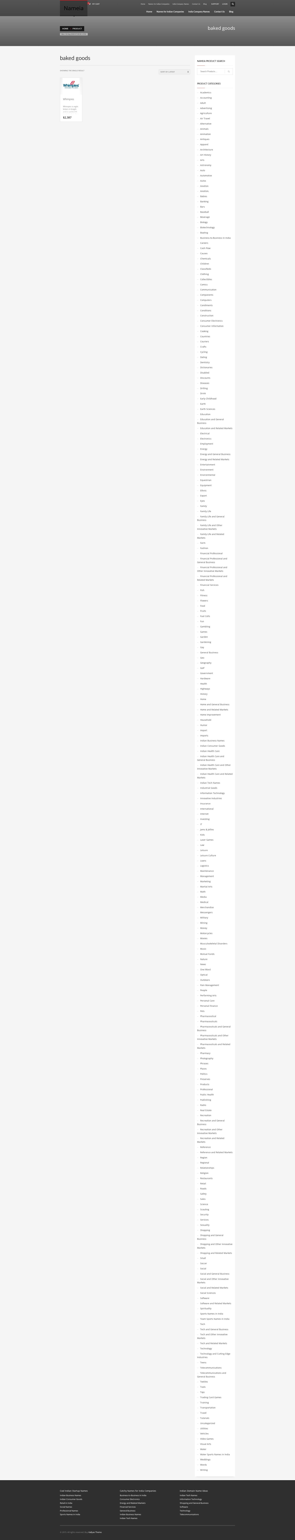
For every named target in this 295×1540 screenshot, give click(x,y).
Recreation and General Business (211, 1122)
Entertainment (207, 464)
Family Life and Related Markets (210, 536)
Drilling (204, 388)
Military (204, 917)
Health (203, 683)
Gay (202, 647)
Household (205, 719)
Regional (204, 1162)
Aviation (204, 186)
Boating (204, 232)
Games (203, 631)
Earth (203, 403)
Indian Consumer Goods (212, 745)
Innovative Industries (211, 798)
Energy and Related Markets (214, 459)
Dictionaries (206, 367)
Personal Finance (209, 1005)
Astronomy (205, 165)
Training (204, 1402)
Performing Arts (208, 995)
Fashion (204, 548)
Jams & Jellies (207, 829)
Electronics (205, 438)
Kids (202, 834)
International (207, 808)
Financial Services (209, 584)
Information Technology (212, 793)
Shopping (205, 1230)
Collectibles (206, 279)
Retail (203, 1183)
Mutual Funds (207, 954)
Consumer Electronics (211, 320)
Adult (203, 102)
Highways (205, 688)
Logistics (204, 865)
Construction (206, 315)
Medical (204, 902)
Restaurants (206, 1178)
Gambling (205, 626)
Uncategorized (207, 1423)
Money (203, 928)
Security (204, 1214)
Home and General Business (214, 704)
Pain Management (209, 985)
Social (203, 1268)
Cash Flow (205, 248)
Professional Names (69, 1510)
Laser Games (206, 839)
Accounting (206, 97)
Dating (203, 357)
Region (203, 1157)
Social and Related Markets (214, 1287)
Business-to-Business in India (215, 237)
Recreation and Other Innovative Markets (209, 1131)
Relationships (207, 1167)
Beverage (205, 217)
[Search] (229, 71)
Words (203, 1464)
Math (203, 891)
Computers (206, 300)
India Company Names (181, 4)
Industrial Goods (208, 787)
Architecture (206, 149)
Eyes (202, 500)
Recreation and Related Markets (210, 1140)
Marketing (205, 881)
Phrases (204, 1063)
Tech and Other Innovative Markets (212, 1336)
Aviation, (204, 191)
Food (202, 605)
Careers (204, 242)
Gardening (205, 642)
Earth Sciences (207, 409)
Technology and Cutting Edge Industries (213, 1355)
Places (203, 1068)
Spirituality (205, 1308)
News (203, 964)
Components (206, 294)
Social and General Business (214, 1273)
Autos (203, 180)
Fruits (203, 610)
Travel (203, 1412)
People (203, 990)
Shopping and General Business (210, 1237)
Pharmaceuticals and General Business (214, 1028)
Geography (205, 662)
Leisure (204, 850)
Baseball (204, 211)
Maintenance (207, 870)
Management (207, 876)
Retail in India (66, 1503)
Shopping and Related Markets (216, 1253)
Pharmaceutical (208, 1016)
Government (206, 673)
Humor (203, 725)
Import (203, 730)
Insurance (205, 803)
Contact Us (196, 4)
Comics (204, 284)
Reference (205, 1147)
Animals (204, 128)
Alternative (205, 123)
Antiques (204, 139)
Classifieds (205, 268)
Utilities (204, 1428)
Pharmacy (205, 1053)
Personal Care (207, 1000)
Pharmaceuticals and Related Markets (213, 1046)
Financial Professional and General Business (212, 560)
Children (204, 263)
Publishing (205, 1099)
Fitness (203, 595)
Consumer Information (212, 326)
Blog (205, 4)
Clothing (204, 274)
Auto (202, 170)
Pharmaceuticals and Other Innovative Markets (212, 1037)
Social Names (66, 1506)
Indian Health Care (210, 751)
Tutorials (204, 1418)
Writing (204, 1469)
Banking (204, 201)
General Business (209, 652)
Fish (202, 590)
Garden (204, 636)
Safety (203, 1193)
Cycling (204, 351)
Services (204, 1219)
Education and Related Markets (216, 428)
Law (202, 845)
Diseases (204, 383)
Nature (203, 959)
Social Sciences (208, 1292)
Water (203, 1449)
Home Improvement (210, 714)
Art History (205, 154)
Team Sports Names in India (214, 1318)
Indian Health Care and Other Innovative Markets (214, 767)
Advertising (206, 108)
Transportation (208, 1407)
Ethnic (203, 490)
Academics (205, 92)
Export (203, 495)
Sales (203, 1199)
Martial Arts (206, 886)
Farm (202, 542)
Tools (203, 1386)
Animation (205, 134)
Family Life (205, 511)
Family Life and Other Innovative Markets (209, 527)
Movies (203, 938)
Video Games (207, 1438)
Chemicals (205, 258)
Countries (205, 336)
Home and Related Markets (214, 709)
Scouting (204, 1209)
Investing (205, 819)
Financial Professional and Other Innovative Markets (212, 569)
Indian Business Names (212, 740)
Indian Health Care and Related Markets (215, 775)
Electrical (205, 433)
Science (204, 1204)
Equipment (206, 485)
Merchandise (207, 907)
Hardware (205, 678)
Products (204, 1084)
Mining (203, 922)
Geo (202, 657)
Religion (204, 1173)
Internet (204, 813)
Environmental (207, 474)
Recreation (205, 1115)
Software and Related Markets (215, 1303)
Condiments (206, 305)
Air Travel (205, 118)
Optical (204, 974)
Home (143, 4)
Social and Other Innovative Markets (213, 1281)
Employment (206, 443)
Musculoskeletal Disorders (213, 943)
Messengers (206, 912)
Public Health (207, 1094)
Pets (202, 1011)
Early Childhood (208, 398)
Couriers (204, 341)
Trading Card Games (210, 1397)
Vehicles (204, 1433)
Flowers (204, 600)
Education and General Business (210, 421)
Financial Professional (211, 553)
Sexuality (204, 1224)
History (203, 693)
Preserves (205, 1079)
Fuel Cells (205, 616)
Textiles (204, 1381)
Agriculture (206, 113)
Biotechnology (207, 227)
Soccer (203, 1263)
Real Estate (206, 1110)
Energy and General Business (215, 454)
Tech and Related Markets (213, 1343)
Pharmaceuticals (208, 1021)
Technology (206, 1348)
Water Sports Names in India (215, 1454)
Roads (203, 1188)
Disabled (204, 372)
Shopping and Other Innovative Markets (214, 1246)
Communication (208, 289)
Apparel (204, 144)
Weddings (205, 1459)
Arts (202, 160)
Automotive (206, 175)
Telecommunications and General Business (211, 1374)
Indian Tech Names (210, 782)
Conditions (205, 310)
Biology (204, 222)
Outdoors (205, 979)
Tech (202, 1324)
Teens (203, 1362)
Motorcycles (206, 933)
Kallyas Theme (95, 1532)
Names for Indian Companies (158, 4)
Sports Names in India (211, 1313)
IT (201, 824)
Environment (206, 469)
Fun (202, 621)
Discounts (205, 377)
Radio (203, 1105)
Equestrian (205, 480)
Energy (203, 448)
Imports (204, 735)
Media (203, 896)
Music (203, 948)
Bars (202, 206)
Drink (203, 393)
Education (205, 414)
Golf (202, 668)
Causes (204, 253)
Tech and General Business (214, 1329)
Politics (203, 1073)
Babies (203, 196)
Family (203, 506)
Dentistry (205, 362)
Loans (203, 860)
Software (204, 1298)
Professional (206, 1089)
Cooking (204, 331)
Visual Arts (205, 1444)
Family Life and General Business (210, 518)
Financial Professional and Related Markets (212, 578)
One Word (205, 969)
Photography (206, 1058)
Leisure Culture (208, 855)
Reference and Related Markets (216, 1152)
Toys (202, 1392)
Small (203, 1258)
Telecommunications (211, 1367)
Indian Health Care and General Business (210, 758)
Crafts (203, 346)
